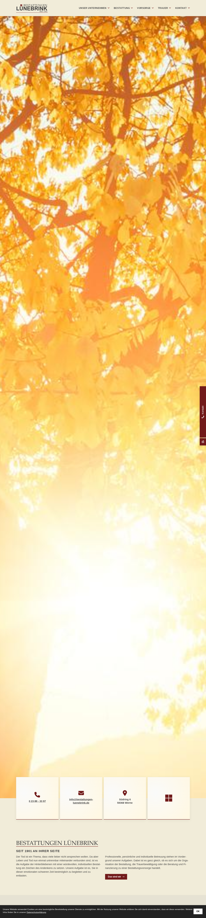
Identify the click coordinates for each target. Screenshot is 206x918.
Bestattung (122, 8)
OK (198, 911)
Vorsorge (144, 8)
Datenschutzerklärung (36, 912)
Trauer (163, 8)
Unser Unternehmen (93, 8)
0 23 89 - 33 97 (37, 801)
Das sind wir (114, 876)
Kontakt (181, 8)
